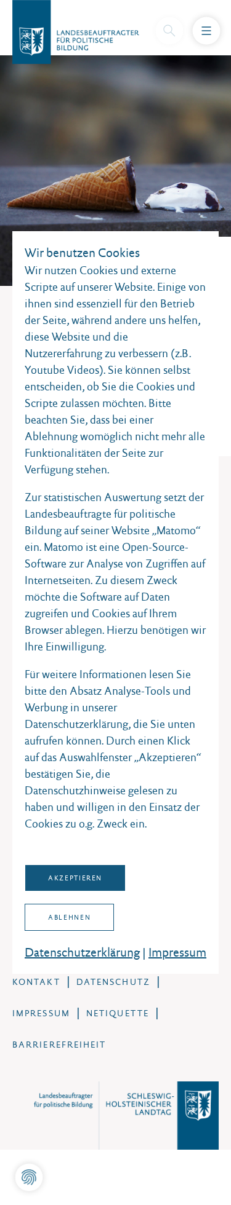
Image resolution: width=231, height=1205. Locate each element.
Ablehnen (69, 917)
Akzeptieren (75, 878)
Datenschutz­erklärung (82, 952)
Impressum (177, 952)
